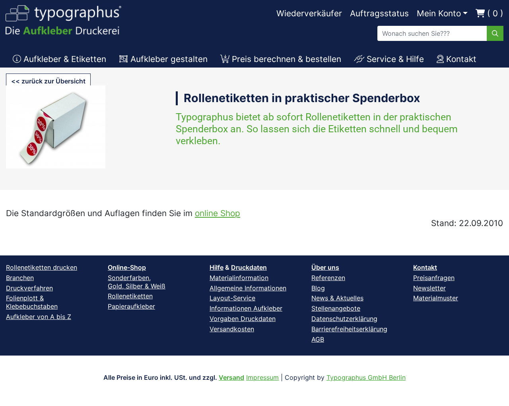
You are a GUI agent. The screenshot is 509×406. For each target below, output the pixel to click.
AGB (317, 339)
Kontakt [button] (460, 59)
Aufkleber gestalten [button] (168, 59)
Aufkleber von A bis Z (38, 317)
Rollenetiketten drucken (41, 267)
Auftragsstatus (379, 13)
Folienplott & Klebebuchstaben (32, 302)
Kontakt (425, 267)
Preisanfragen (434, 278)
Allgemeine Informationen (248, 288)
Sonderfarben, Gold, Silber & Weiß (136, 282)
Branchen (20, 278)
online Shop (217, 213)
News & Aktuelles (337, 298)
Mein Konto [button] (439, 13)
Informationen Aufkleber (246, 308)
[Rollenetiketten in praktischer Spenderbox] (55, 132)
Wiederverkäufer (309, 13)
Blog (318, 288)
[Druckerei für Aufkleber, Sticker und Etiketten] (63, 18)
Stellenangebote (335, 308)
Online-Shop (127, 267)
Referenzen (328, 278)
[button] (48, 81)
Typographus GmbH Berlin (366, 377)
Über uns (325, 267)
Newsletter (429, 288)
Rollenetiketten (130, 296)
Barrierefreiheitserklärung (349, 329)
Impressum (262, 377)
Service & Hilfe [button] (394, 59)
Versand (231, 377)
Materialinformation (239, 278)
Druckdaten (249, 267)
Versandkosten (232, 329)
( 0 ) (494, 13)
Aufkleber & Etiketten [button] (63, 59)
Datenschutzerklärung (344, 319)
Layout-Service (232, 298)
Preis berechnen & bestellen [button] (285, 59)
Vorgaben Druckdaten (243, 319)
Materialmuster (435, 298)
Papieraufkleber (131, 306)
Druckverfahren (29, 288)
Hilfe (216, 267)
